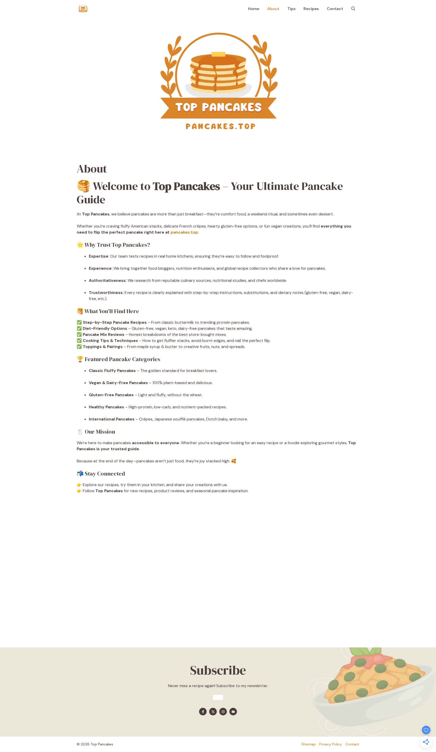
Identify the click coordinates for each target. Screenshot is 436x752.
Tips (291, 8)
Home (253, 8)
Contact (335, 8)
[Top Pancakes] (83, 9)
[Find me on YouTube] (233, 711)
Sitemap (309, 744)
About (273, 8)
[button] (353, 9)
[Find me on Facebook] (203, 711)
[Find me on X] (213, 711)
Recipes (311, 8)
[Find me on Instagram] (223, 711)
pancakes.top (184, 232)
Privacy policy (330, 744)
